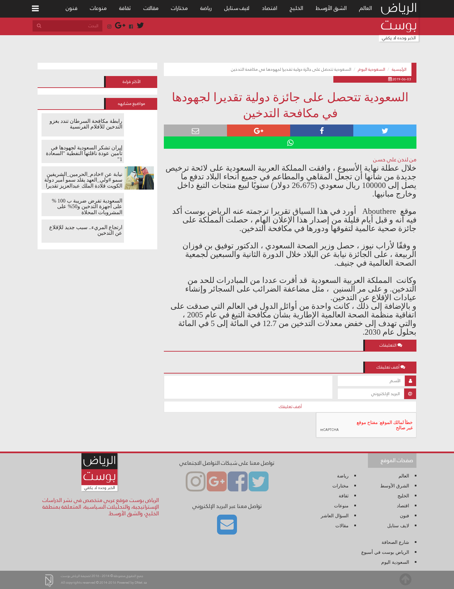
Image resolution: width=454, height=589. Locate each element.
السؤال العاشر (335, 515)
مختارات (179, 8)
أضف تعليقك (290, 406)
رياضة (206, 8)
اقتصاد (269, 8)
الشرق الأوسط (331, 8)
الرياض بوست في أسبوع (385, 552)
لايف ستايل (236, 8)
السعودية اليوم (371, 69)
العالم (365, 8)
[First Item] (35, 8)
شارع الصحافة (395, 542)
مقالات (151, 8)
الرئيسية (399, 69)
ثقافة (125, 8)
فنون (71, 8)
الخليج (296, 8)
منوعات (98, 8)
